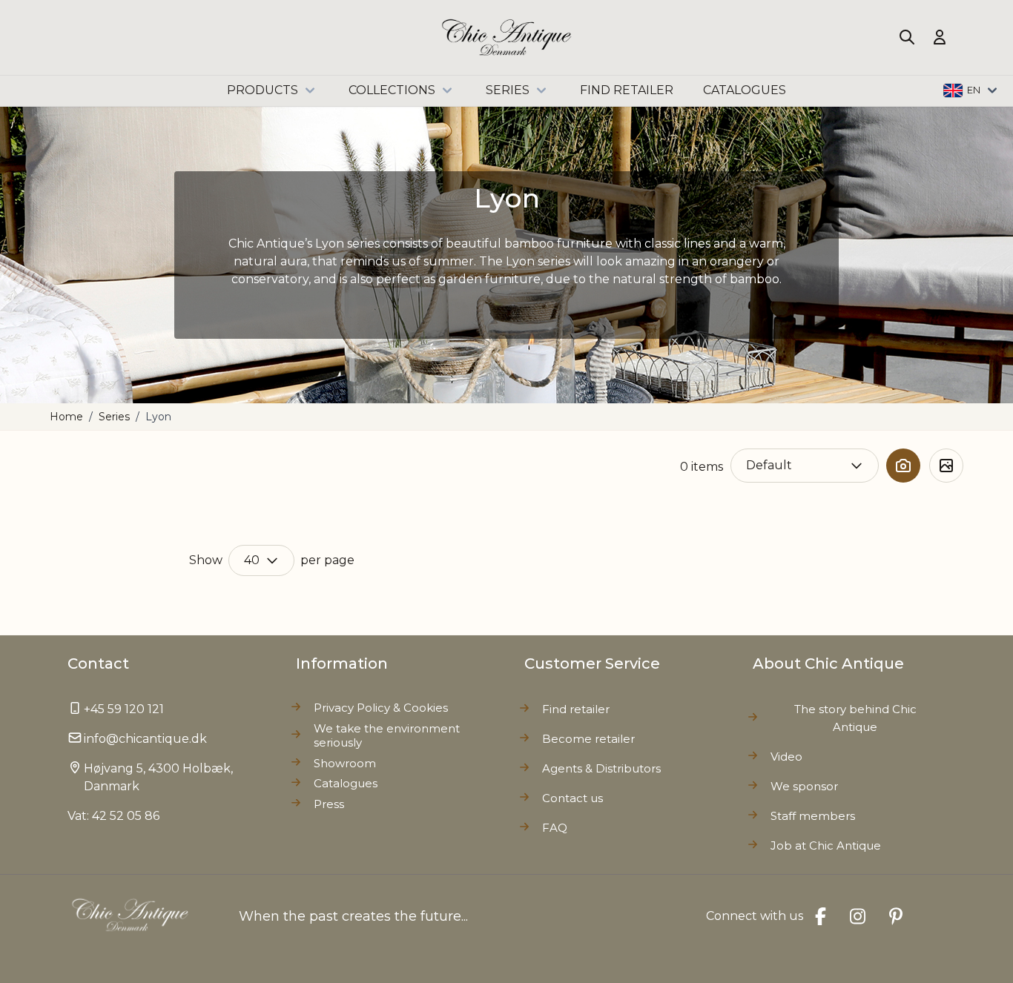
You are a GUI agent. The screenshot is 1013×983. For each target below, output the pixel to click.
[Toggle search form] (907, 37)
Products (262, 90)
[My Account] (939, 37)
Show (205, 560)
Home (66, 416)
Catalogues (345, 783)
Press (329, 804)
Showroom (345, 763)
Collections (392, 90)
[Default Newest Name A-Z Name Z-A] (804, 465)
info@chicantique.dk (145, 739)
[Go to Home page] (507, 37)
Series (507, 90)
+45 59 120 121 (124, 709)
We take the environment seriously (387, 735)
